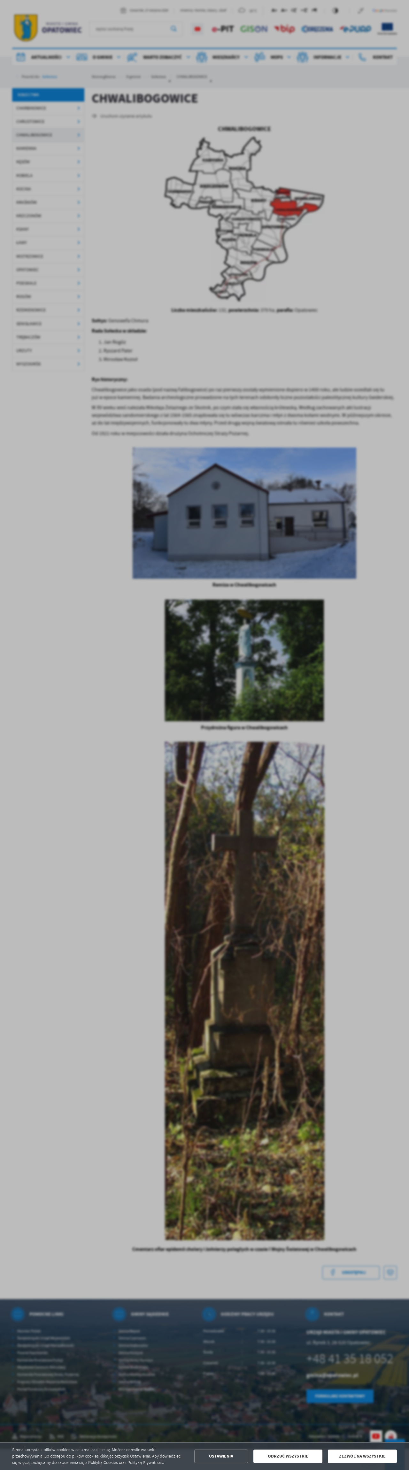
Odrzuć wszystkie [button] (288, 1456)
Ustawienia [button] (221, 1456)
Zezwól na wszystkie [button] (362, 1456)
